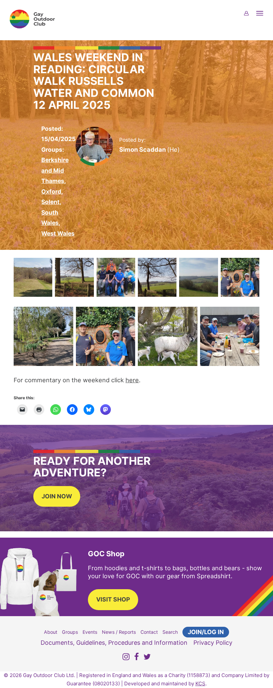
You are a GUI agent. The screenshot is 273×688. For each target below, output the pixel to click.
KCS (200, 683)
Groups (70, 632)
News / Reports (119, 632)
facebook (136, 658)
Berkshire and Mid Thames (55, 170)
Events (90, 632)
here (132, 380)
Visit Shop (113, 599)
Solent (50, 201)
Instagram (126, 658)
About (50, 632)
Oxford (51, 191)
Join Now (57, 496)
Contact (149, 632)
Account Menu (250, 17)
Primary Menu (264, 17)
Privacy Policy (212, 642)
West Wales (58, 233)
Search (170, 632)
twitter (147, 658)
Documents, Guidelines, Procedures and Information (114, 642)
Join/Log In (206, 631)
